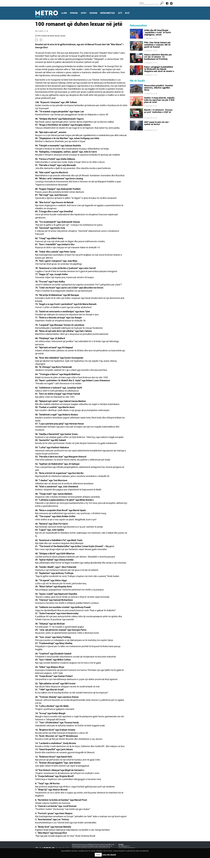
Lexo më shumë (109, 855)
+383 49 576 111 (125, 846)
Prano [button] (98, 855)
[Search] (163, 2)
